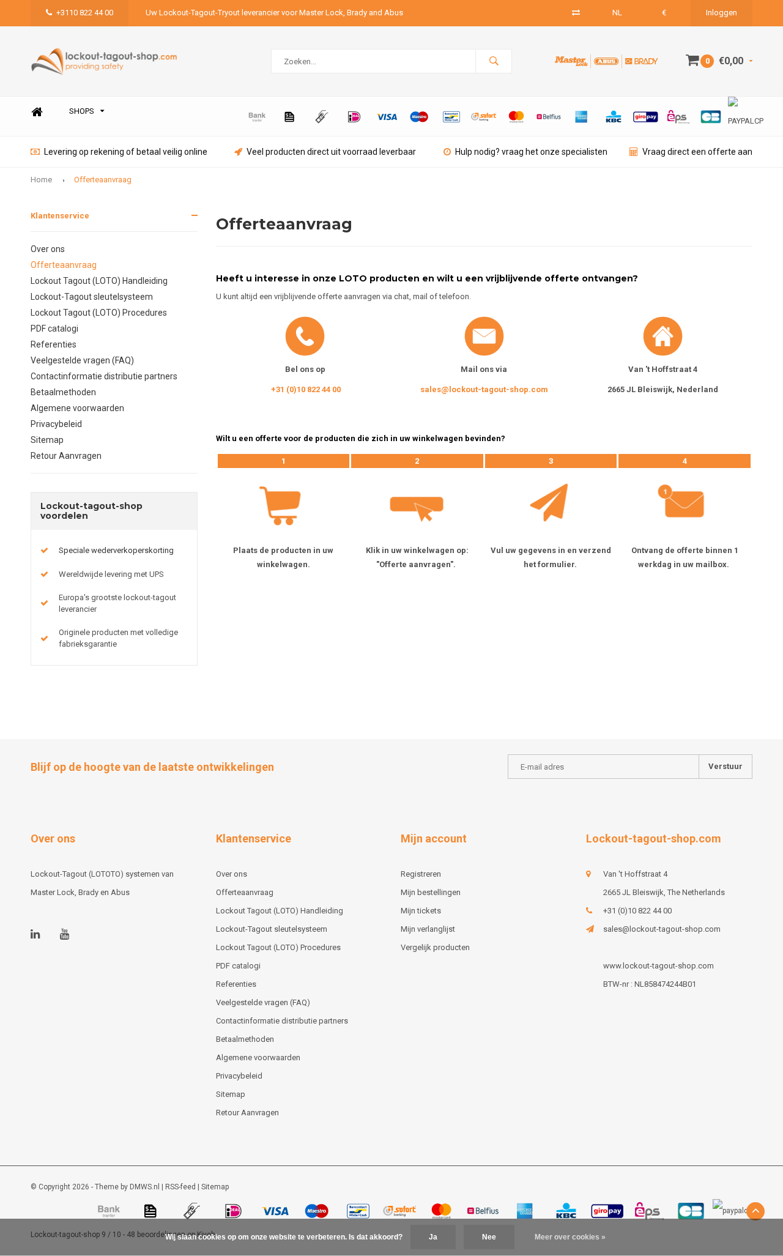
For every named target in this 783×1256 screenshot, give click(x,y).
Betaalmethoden (63, 392)
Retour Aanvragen (66, 456)
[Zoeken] (493, 61)
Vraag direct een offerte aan (697, 152)
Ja (433, 1237)
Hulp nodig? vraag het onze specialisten (531, 152)
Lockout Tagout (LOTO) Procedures (99, 313)
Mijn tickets (421, 910)
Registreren (421, 874)
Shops (81, 111)
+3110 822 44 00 (84, 12)
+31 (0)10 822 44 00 (306, 389)
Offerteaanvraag (103, 179)
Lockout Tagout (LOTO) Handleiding (99, 281)
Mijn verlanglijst (428, 929)
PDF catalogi (54, 328)
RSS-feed (180, 1187)
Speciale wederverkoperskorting (116, 550)
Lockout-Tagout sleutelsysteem (92, 297)
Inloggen (721, 12)
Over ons (48, 249)
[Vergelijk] (576, 12)
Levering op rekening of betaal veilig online (125, 152)
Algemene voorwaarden (77, 408)
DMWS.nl (145, 1187)
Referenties (53, 344)
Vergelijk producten (435, 947)
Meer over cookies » (570, 1237)
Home (36, 112)
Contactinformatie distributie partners (104, 376)
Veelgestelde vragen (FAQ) (82, 360)
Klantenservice (60, 215)
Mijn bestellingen (431, 892)
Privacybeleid (56, 424)
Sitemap (47, 440)
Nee (489, 1237)
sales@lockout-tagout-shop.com (484, 389)
